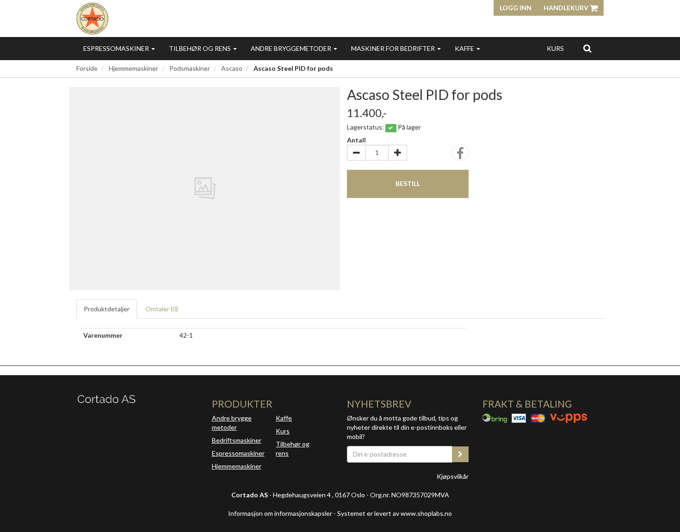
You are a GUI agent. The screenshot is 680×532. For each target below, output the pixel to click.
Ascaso (231, 68)
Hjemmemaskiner (133, 68)
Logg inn (516, 8)
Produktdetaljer (107, 309)
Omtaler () (161, 309)
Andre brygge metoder (232, 422)
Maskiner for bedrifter (393, 48)
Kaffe (465, 48)
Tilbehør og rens (200, 48)
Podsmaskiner (189, 68)
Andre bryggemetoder (292, 48)
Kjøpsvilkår (453, 476)
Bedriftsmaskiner (236, 440)
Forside (87, 68)
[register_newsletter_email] (460, 454)
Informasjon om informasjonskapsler (280, 513)
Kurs (555, 48)
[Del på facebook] (460, 156)
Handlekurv (567, 8)
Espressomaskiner (116, 48)
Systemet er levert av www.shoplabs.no (394, 513)
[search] (587, 48)
